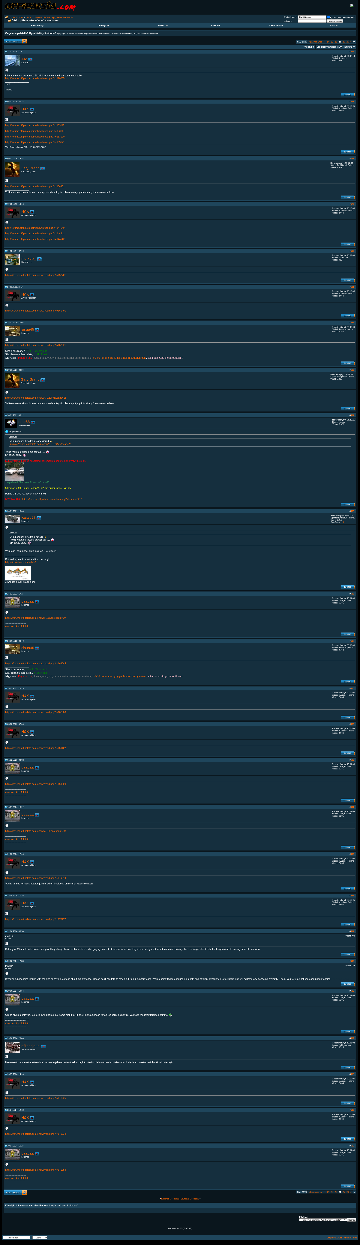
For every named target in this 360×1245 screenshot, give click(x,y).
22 (332, 42)
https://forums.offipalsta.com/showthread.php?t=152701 (35, 275)
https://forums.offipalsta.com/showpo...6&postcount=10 (35, 831)
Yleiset (28, 17)
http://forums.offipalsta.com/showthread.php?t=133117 (34, 125)
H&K (25, 109)
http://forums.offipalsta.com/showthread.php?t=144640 (34, 227)
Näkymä (348, 47)
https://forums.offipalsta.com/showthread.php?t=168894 (35, 784)
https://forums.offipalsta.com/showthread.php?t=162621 (35, 345)
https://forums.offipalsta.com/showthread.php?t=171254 (35, 1169)
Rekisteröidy (37, 25)
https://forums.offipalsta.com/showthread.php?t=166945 (35, 663)
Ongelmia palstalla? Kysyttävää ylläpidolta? (53, 17)
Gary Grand (30, 168)
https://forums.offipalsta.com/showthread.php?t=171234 (35, 1133)
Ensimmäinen (315, 42)
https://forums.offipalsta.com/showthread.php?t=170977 (35, 919)
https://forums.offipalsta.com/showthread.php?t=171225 (35, 1098)
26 (347, 42)
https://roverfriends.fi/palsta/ (20, 562)
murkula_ (28, 258)
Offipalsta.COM (16, 17)
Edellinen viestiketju (170, 1199)
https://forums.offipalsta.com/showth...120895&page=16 (35, 397)
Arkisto (347, 1238)
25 (344, 42)
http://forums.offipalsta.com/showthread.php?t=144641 (34, 233)
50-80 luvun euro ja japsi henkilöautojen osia (119, 357)
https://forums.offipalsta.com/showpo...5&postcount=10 (35, 617)
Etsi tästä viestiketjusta (328, 47)
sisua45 (27, 329)
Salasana (288, 21)
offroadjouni (30, 1046)
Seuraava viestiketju (190, 1199)
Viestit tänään (276, 25)
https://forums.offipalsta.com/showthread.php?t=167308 (35, 712)
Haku (332, 25)
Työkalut (307, 47)
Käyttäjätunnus (290, 17)
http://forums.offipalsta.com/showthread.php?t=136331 (34, 186)
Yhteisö (161, 25)
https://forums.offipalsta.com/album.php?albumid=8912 (52, 499)
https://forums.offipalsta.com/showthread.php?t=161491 (35, 310)
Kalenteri (215, 25)
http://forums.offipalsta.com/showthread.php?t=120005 (34, 78)
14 (328, 42)
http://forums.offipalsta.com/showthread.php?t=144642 (34, 239)
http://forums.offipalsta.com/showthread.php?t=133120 (34, 136)
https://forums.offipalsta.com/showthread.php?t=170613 (35, 878)
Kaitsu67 (28, 517)
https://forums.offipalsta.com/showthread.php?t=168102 (35, 748)
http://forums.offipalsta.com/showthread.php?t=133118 (34, 131)
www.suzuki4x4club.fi (16, 626)
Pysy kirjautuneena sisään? (342, 17)
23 (336, 42)
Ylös (355, 1238)
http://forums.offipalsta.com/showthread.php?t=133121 (34, 142)
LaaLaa (27, 601)
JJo (24, 59)
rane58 (24, 422)
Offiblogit (101, 25)
